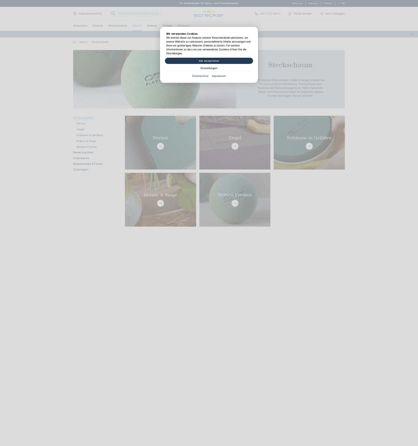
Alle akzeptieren (209, 60)
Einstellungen (209, 68)
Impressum (219, 75)
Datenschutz (200, 75)
